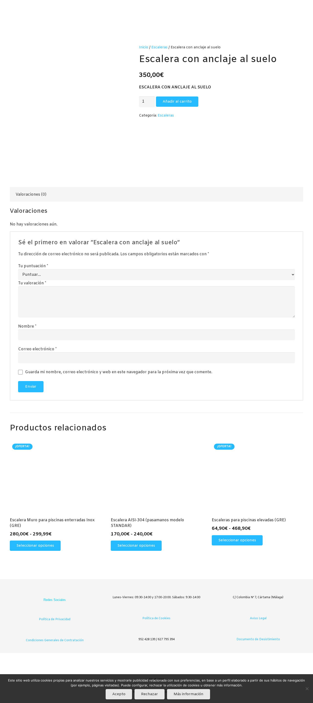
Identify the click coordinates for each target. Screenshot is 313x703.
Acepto (118, 694)
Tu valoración (32, 283)
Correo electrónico (37, 349)
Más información (188, 694)
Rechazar (149, 694)
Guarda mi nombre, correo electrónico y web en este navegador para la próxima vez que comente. (118, 372)
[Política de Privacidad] (55, 612)
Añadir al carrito (177, 101)
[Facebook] (50, 592)
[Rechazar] (306, 688)
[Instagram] (60, 592)
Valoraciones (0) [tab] (31, 194)
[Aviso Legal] (258, 611)
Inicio (143, 47)
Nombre (27, 326)
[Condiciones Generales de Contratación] (55, 633)
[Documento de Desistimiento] (258, 632)
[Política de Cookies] (156, 611)
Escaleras (159, 47)
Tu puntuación (33, 266)
